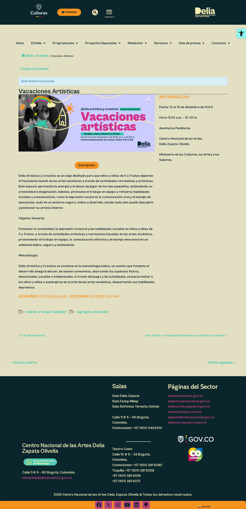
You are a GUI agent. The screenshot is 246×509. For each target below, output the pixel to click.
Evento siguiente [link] (222, 362)
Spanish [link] (205, 506)
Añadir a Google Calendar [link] (46, 312)
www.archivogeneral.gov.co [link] (189, 406)
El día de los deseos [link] (32, 335)
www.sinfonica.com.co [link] (185, 412)
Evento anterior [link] (23, 362)
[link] (241, 33)
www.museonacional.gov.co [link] (189, 401)
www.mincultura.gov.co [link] (185, 396)
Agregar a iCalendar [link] (93, 312)
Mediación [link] (135, 43)
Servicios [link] (161, 43)
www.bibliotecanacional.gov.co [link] (191, 417)
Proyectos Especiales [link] (101, 43)
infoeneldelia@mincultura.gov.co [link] (47, 478)
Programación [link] (63, 43)
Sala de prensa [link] (190, 43)
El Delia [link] (36, 43)
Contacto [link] (219, 43)
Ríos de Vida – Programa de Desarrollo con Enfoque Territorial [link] (186, 335)
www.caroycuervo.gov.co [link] (187, 422)
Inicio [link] (20, 43)
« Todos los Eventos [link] (34, 69)
